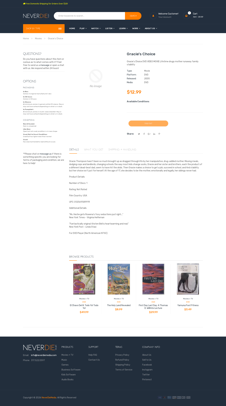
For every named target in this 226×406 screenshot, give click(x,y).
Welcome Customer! (168, 13)
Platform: (132, 74)
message (44, 65)
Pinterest (147, 379)
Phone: (26, 360)
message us (46, 154)
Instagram (147, 369)
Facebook (147, 365)
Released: (131, 78)
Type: (129, 71)
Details (74, 149)
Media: (130, 82)
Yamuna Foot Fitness (188, 305)
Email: (26, 355)
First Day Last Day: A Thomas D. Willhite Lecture (153, 306)
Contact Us (94, 360)
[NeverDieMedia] (36, 15)
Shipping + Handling (122, 149)
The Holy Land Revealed (119, 305)
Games (65, 365)
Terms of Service (123, 369)
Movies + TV (84, 299)
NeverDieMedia (49, 397)
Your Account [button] (164, 17)
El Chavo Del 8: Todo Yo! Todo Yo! (84, 306)
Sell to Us (146, 360)
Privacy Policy (122, 355)
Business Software (70, 369)
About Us (146, 355)
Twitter (146, 374)
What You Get (93, 149)
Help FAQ (92, 355)
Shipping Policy (122, 365)
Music (64, 360)
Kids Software (68, 374)
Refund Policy (122, 360)
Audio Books (67, 379)
